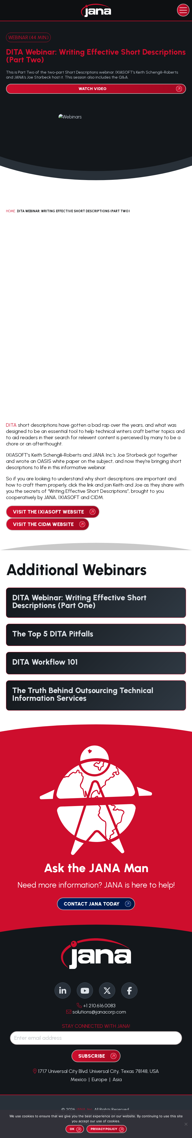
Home (10, 211)
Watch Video (92, 88)
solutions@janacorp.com (98, 1012)
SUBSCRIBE (91, 1056)
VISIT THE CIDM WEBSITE (43, 524)
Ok (72, 1129)
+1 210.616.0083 (99, 1006)
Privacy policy (104, 1129)
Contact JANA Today (92, 904)
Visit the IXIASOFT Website (48, 512)
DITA (11, 425)
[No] (185, 1124)
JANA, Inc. (84, 1109)
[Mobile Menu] (183, 10)
